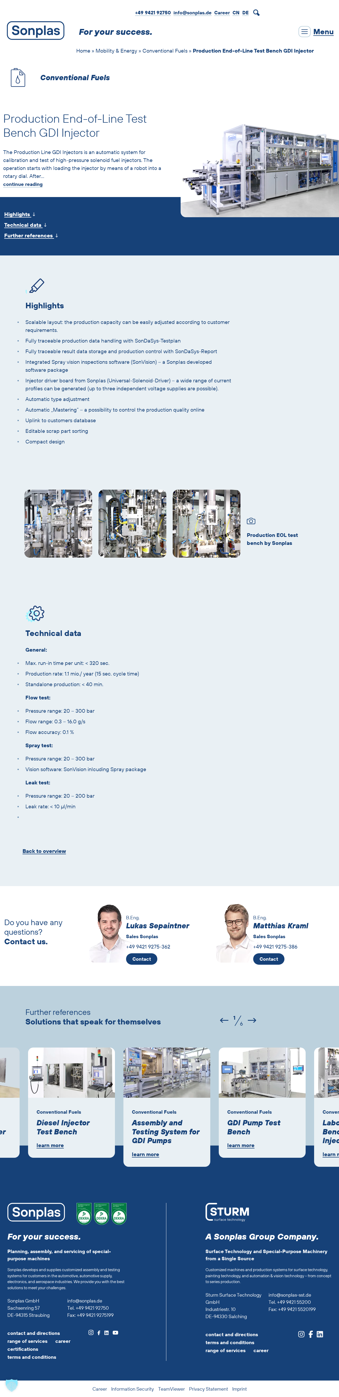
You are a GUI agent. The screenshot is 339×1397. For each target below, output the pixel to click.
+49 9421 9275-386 (275, 946)
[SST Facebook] (309, 1335)
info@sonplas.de (192, 13)
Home (83, 50)
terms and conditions (31, 1357)
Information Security (132, 1389)
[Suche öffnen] (257, 13)
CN (236, 13)
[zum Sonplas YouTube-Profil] (113, 1333)
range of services (27, 1341)
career (62, 1341)
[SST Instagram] (301, 1335)
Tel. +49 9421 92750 (88, 1308)
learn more (50, 1145)
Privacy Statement (208, 1389)
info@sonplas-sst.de (290, 1295)
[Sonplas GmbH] (34, 31)
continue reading (23, 184)
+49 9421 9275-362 (148, 946)
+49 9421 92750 (153, 13)
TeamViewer (171, 1389)
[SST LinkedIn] (318, 1335)
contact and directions (33, 1333)
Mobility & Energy (116, 50)
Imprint (239, 1389)
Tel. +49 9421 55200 (290, 1302)
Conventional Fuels (165, 50)
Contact (141, 959)
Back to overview (44, 851)
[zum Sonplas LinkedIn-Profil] (104, 1333)
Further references (29, 235)
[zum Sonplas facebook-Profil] (96, 1333)
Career (222, 13)
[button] (11, 1385)
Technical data (23, 224)
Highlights (17, 214)
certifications (22, 1349)
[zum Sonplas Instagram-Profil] (90, 1333)
